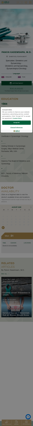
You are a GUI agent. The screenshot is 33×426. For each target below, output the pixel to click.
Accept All (16, 122)
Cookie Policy (17, 118)
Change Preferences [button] (16, 127)
